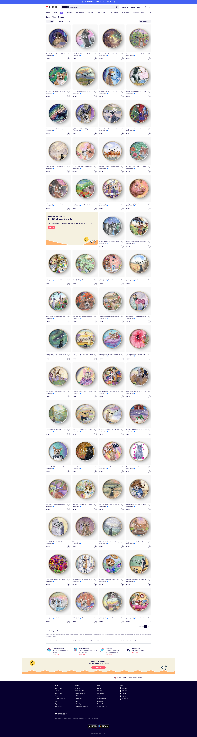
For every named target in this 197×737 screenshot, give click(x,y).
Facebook (125, 690)
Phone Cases (80, 12)
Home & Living (101, 12)
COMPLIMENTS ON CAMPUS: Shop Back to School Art (98, 1)
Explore (48, 12)
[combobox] (90, 7)
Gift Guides (58, 688)
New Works (58, 693)
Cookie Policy (94, 718)
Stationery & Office (138, 12)
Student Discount (60, 698)
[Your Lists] (145, 7)
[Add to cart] (68, 58)
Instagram (125, 688)
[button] (98, 1)
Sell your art (78, 698)
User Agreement (59, 718)
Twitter (124, 693)
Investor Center (79, 690)
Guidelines (100, 696)
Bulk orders (58, 706)
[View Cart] (149, 7)
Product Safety (101, 698)
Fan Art (57, 690)
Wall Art (90, 12)
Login (56, 701)
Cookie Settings (102, 706)
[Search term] (116, 7)
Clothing (58, 12)
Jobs (76, 701)
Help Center (100, 693)
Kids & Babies (114, 12)
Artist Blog (78, 704)
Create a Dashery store (81, 706)
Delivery (99, 688)
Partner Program (80, 693)
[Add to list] (68, 54)
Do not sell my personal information (81, 718)
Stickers (69, 12)
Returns (99, 690)
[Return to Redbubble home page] (52, 7)
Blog (56, 696)
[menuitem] (48, 12)
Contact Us (100, 704)
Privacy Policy (67, 718)
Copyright (100, 701)
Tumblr (124, 696)
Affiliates (77, 696)
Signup (57, 704)
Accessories (125, 12)
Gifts (150, 12)
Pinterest (125, 698)
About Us (77, 688)
